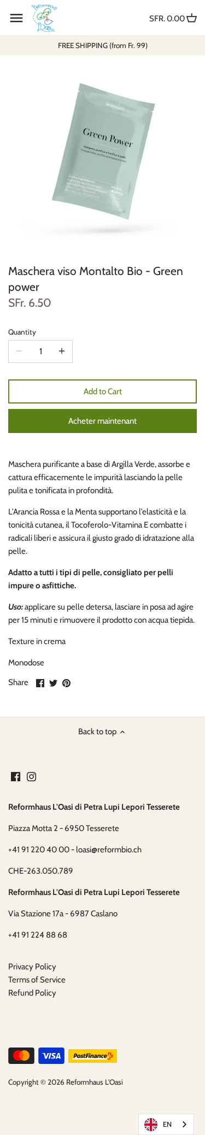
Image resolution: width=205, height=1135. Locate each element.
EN (167, 1124)
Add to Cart (103, 391)
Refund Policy (32, 993)
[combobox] (166, 1124)
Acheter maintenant (102, 421)
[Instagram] (31, 776)
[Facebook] (15, 776)
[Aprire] (16, 18)
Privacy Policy (32, 967)
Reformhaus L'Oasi (94, 1082)
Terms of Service (37, 980)
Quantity (22, 331)
